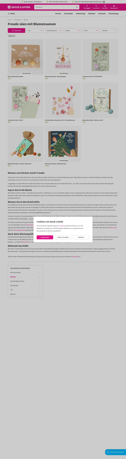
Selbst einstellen (63, 237)
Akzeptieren (45, 237)
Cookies (61, 226)
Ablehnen (81, 237)
